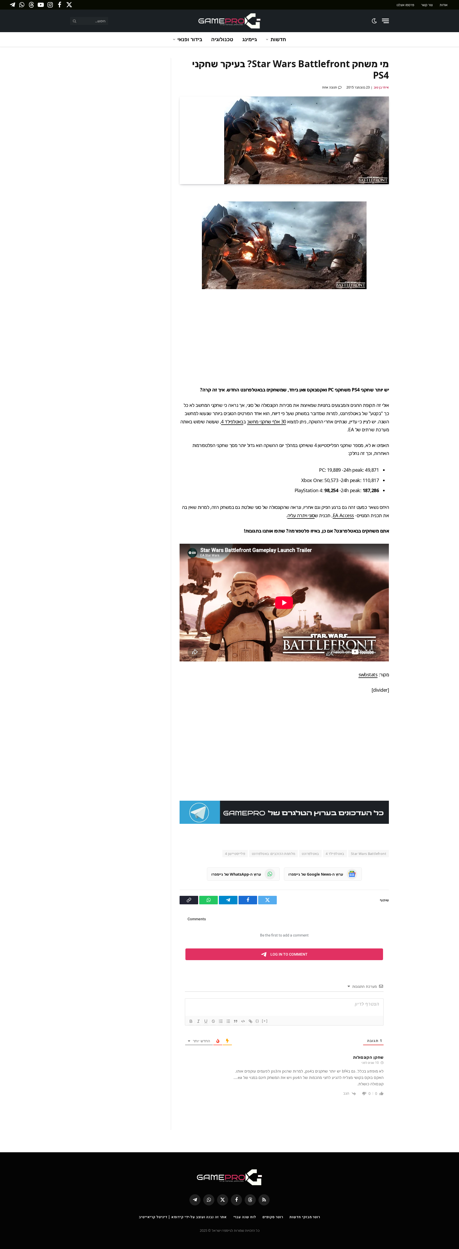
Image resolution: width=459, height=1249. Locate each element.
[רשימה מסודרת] (220, 1021)
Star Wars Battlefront (368, 853)
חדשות (278, 39)
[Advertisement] (284, 337)
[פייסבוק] (407, 210)
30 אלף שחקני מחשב (266, 421)
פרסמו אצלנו (405, 4)
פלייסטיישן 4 (235, 853)
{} (257, 1021)
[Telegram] (407, 235)
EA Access (343, 515)
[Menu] (385, 21)
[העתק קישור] (407, 260)
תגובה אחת (329, 87)
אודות (444, 4)
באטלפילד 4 (232, 421)
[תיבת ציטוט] (235, 1021)
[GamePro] (230, 21)
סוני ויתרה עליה (301, 515)
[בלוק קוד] (243, 1021)
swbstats (368, 674)
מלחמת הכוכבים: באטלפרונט (273, 853)
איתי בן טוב (381, 87)
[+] (265, 1021)
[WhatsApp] (407, 247)
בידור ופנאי (189, 39)
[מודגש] (191, 1021)
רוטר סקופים (272, 1216)
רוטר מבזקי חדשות (305, 1216)
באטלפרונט (310, 853)
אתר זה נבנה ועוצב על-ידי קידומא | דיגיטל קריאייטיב (183, 1216)
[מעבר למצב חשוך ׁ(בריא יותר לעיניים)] (374, 21)
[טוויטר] (407, 222)
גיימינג (249, 39)
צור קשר (427, 4)
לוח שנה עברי (244, 1216)
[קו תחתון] (206, 1021)
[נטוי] (198, 1021)
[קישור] (250, 1021)
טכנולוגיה (222, 39)
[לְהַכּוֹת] (213, 1021)
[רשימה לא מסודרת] (228, 1021)
